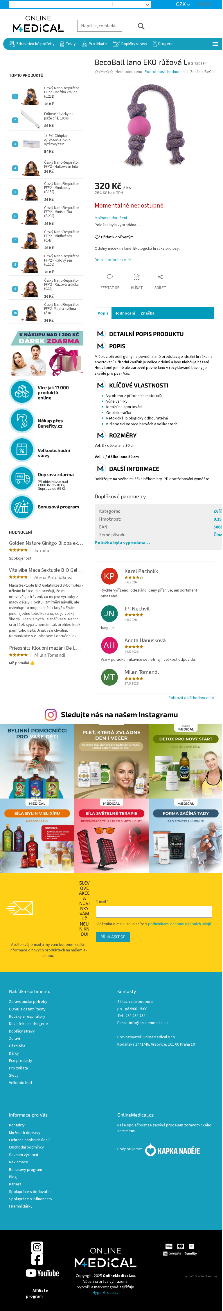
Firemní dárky (21, 1206)
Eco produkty (20, 1061)
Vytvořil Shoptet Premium (201, 1276)
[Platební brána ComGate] (180, 1249)
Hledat (134, 25)
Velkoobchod (94, 4)
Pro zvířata (18, 1068)
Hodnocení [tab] (124, 313)
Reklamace (18, 1162)
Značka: (202, 72)
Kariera (15, 1184)
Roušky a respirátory (27, 1016)
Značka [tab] (147, 313)
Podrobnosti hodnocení (165, 72)
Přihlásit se (112, 936)
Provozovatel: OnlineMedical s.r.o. (146, 1037)
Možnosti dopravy (24, 1133)
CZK (181, 4)
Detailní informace (110, 260)
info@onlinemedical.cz (148, 1023)
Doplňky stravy (22, 1031)
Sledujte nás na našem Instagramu (119, 714)
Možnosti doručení (111, 218)
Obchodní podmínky (26, 1147)
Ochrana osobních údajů (30, 1140)
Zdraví (14, 1039)
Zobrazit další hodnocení (189, 698)
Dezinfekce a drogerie (28, 1024)
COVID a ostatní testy (27, 1009)
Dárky (14, 1053)
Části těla (17, 1046)
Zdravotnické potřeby (28, 1002)
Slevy (14, 1075)
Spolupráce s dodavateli (30, 1192)
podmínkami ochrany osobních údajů (179, 924)
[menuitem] (32, 44)
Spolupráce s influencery (30, 1199)
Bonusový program (25, 1170)
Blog (122, 4)
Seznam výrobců (23, 1155)
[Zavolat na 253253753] (17, 4)
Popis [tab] (103, 313)
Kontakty (17, 1125)
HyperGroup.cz (106, 1293)
